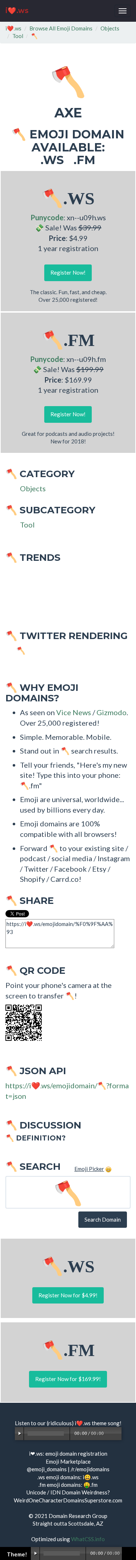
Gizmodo (111, 712)
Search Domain (103, 1219)
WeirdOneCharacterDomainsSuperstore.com (68, 1500)
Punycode (46, 217)
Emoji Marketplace (68, 1461)
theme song (106, 1423)
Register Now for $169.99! (68, 1379)
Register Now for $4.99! (68, 1295)
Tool (17, 36)
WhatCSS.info (88, 1539)
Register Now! (68, 272)
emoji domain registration (76, 1453)
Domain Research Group (78, 1516)
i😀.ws (91, 1477)
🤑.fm (90, 1484)
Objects (109, 28)
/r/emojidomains (90, 1469)
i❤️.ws (17, 11)
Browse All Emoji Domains (60, 28)
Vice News (73, 712)
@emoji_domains (47, 1469)
